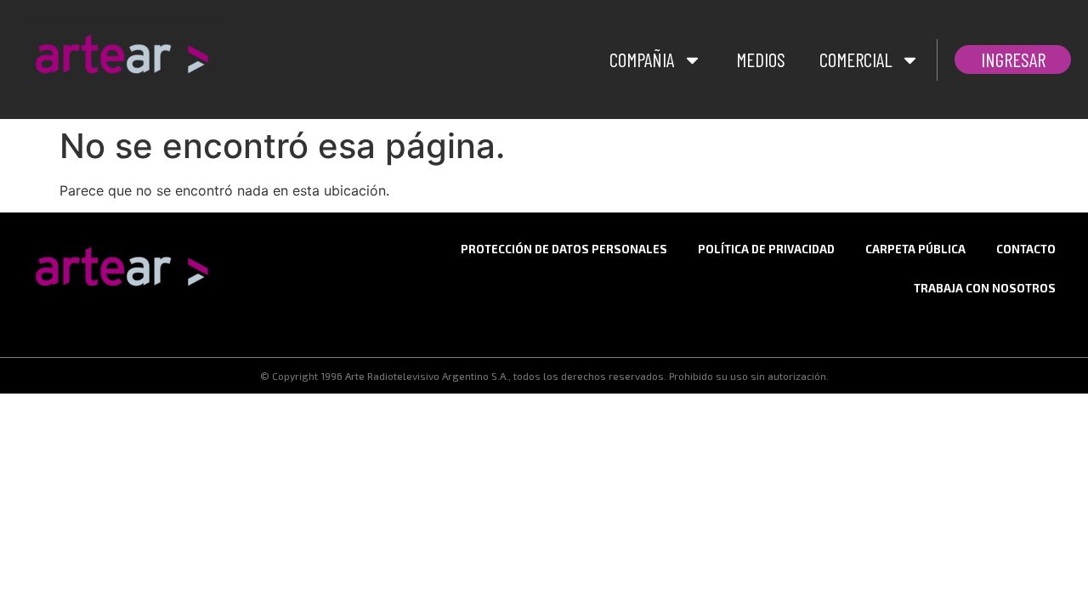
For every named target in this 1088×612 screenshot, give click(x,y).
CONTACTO (1026, 249)
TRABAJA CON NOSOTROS (985, 288)
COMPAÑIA (641, 59)
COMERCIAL (855, 59)
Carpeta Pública (915, 249)
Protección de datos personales (564, 249)
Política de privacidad (766, 249)
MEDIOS (760, 59)
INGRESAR (1013, 59)
